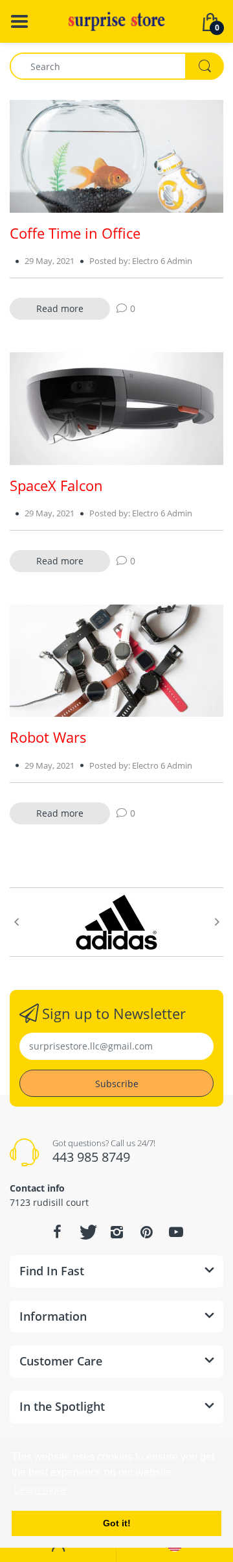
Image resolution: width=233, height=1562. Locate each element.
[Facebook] (57, 1231)
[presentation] (16, 921)
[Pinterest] (146, 1231)
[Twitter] (87, 1231)
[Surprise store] (116, 20)
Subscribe (117, 1083)
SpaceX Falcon (56, 485)
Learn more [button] (40, 1489)
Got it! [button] (117, 1523)
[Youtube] (176, 1231)
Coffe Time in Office (75, 233)
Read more (59, 308)
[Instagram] (116, 1231)
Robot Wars (48, 737)
